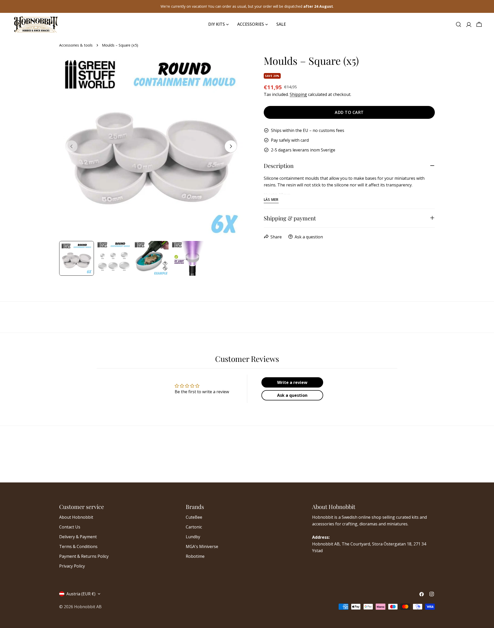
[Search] (458, 24)
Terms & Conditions (78, 546)
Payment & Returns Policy (84, 556)
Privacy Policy (72, 566)
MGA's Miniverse (202, 546)
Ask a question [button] (292, 395)
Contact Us (69, 527)
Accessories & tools (76, 45)
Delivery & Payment (78, 537)
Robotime (195, 556)
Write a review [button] (292, 382)
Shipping (298, 94)
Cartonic (194, 527)
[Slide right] (231, 146)
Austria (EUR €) (80, 594)
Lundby (193, 537)
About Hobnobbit (76, 517)
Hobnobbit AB (88, 606)
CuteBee (194, 517)
